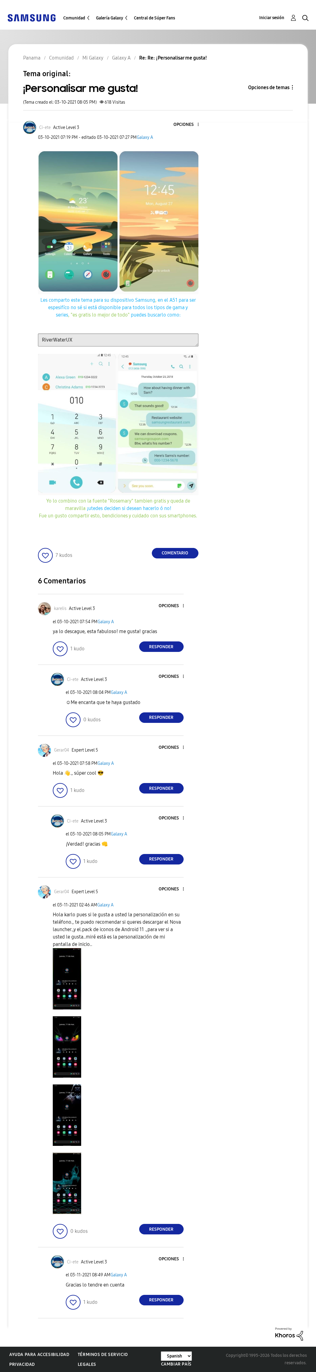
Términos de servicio (103, 1354)
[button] (187, 125)
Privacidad (22, 1364)
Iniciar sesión (271, 17)
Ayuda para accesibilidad (39, 1354)
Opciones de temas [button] (268, 87)
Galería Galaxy (109, 18)
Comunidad (74, 18)
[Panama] (31, 17)
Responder (161, 646)
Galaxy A (145, 137)
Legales (87, 1364)
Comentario (175, 553)
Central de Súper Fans (154, 18)
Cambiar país (176, 1364)
